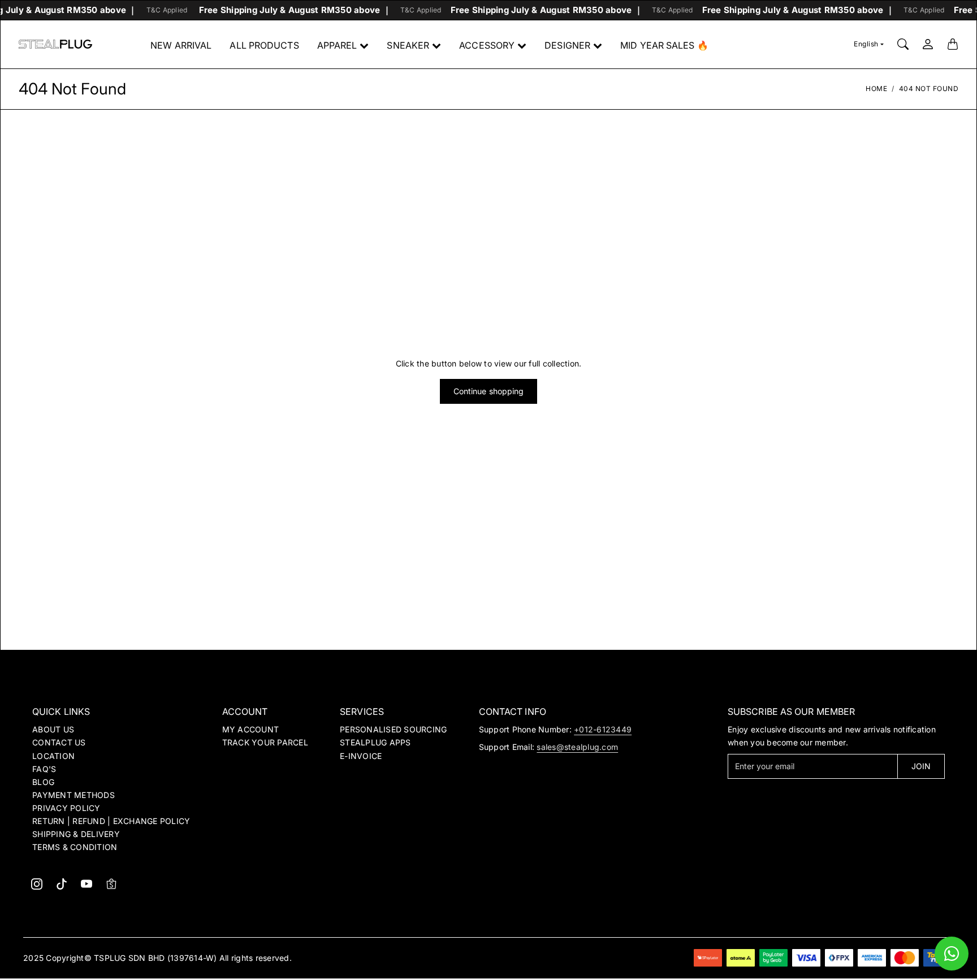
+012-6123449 (603, 729)
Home (876, 88)
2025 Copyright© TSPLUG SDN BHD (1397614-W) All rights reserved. (157, 958)
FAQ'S (44, 769)
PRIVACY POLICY (66, 808)
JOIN (921, 766)
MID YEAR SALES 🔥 (664, 45)
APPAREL (337, 45)
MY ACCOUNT (250, 729)
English (866, 44)
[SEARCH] (902, 44)
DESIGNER (567, 45)
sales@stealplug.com (577, 747)
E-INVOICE (361, 756)
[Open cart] (952, 44)
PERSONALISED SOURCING (393, 729)
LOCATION (53, 756)
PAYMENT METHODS (73, 795)
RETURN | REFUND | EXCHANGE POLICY (111, 821)
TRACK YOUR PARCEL (265, 742)
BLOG (43, 782)
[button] (36, 884)
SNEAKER (408, 45)
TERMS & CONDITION (74, 847)
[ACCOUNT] (927, 44)
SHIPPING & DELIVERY (76, 834)
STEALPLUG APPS (375, 742)
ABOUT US (53, 729)
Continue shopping (488, 391)
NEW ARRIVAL (180, 45)
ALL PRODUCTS (264, 45)
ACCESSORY (487, 45)
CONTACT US (59, 742)
